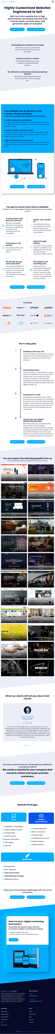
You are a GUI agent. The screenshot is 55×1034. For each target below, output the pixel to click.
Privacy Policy (36, 1031)
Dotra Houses (14, 548)
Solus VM (14, 513)
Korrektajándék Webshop (14, 619)
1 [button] (24, 745)
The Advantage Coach (41, 513)
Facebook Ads (5, 1017)
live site (14, 479)
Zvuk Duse (41, 566)
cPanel (14, 477)
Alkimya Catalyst (14, 566)
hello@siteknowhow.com (35, 1001)
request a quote (17, 29)
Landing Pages (5, 1014)
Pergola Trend (41, 531)
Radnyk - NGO (14, 637)
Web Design (4, 1011)
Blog (30, 1017)
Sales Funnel (4, 1025)
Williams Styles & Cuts (14, 673)
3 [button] (27, 745)
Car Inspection (14, 584)
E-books (31, 1019)
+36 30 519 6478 (33, 996)
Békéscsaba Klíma (14, 602)
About (30, 1011)
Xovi (41, 495)
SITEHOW (8, 1)
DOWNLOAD (13, 939)
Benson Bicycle (41, 673)
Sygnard (14, 531)
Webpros (41, 477)
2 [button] (25, 745)
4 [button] (29, 745)
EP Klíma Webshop (41, 602)
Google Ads (4, 1019)
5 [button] (30, 745)
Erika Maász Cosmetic (14, 655)
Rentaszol (41, 584)
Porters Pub (41, 655)
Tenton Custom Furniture (41, 619)
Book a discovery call (36, 29)
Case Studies (32, 1014)
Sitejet (14, 495)
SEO (2, 1022)
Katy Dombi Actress (40, 637)
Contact (31, 1022)
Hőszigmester (41, 548)
